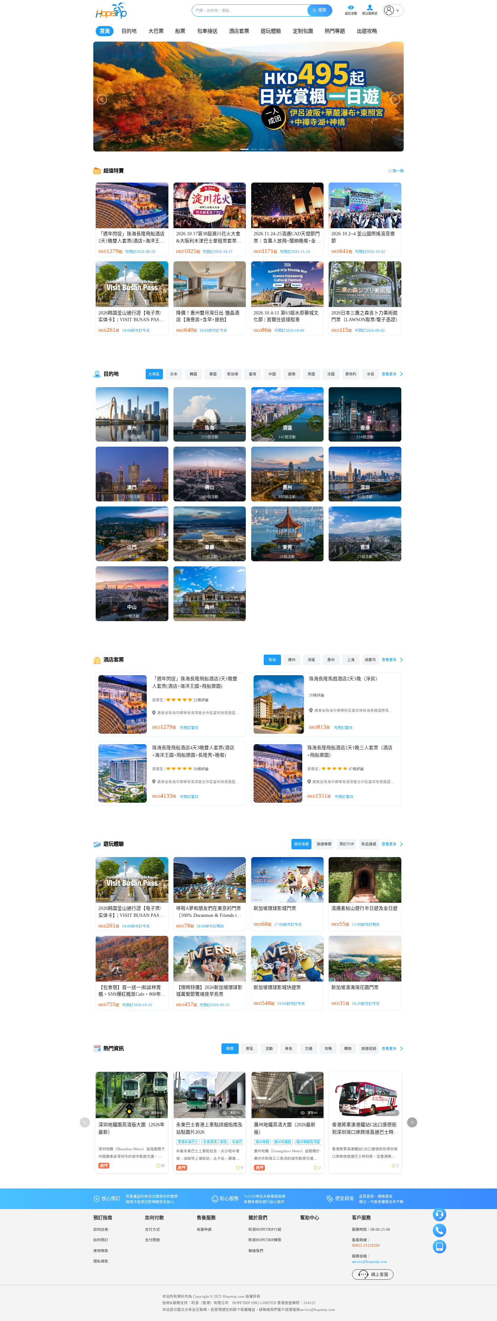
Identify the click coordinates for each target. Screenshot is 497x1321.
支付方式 (152, 1229)
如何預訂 (100, 1240)
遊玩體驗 (271, 31)
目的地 (129, 31)
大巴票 (156, 31)
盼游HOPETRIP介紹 (265, 1229)
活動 (269, 1048)
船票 (180, 31)
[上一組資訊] (85, 1122)
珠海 (272, 660)
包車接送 (207, 31)
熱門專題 (335, 31)
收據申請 (204, 1229)
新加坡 (232, 374)
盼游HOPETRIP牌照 (265, 1240)
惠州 (331, 660)
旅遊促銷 (368, 1048)
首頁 (105, 31)
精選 (230, 1048)
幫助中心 (309, 1217)
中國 (272, 374)
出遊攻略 (367, 31)
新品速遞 (368, 844)
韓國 (193, 374)
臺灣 (252, 374)
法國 (331, 374)
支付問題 (152, 1240)
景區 (249, 1048)
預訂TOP (346, 844)
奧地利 (350, 374)
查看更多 (389, 374)
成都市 (370, 660)
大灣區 (154, 374)
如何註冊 (100, 1229)
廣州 (291, 660)
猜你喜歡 (301, 844)
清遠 (311, 660)
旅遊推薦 (324, 844)
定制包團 (303, 31)
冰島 (370, 374)
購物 (348, 1048)
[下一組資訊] (412, 1122)
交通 (308, 1048)
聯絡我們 (256, 1251)
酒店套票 (239, 31)
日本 (174, 374)
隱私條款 (100, 1261)
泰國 (213, 374)
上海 (351, 660)
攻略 (328, 1048)
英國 (311, 374)
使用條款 (100, 1251)
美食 (288, 1048)
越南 (291, 374)
